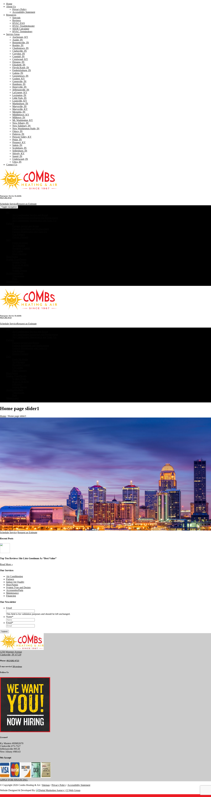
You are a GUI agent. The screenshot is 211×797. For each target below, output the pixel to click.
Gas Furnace (18, 234)
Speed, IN (17, 156)
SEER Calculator (20, 28)
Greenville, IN (19, 81)
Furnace (10, 223)
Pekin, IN (17, 139)
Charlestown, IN (20, 48)
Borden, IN (17, 45)
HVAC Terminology (22, 31)
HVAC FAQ (18, 23)
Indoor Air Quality (15, 582)
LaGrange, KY (19, 92)
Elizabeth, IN (18, 64)
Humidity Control (21, 248)
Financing (11, 595)
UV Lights (17, 251)
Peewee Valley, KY (22, 137)
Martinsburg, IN (20, 103)
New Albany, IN (20, 123)
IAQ (8, 240)
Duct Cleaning (19, 254)
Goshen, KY (18, 78)
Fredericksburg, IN (21, 70)
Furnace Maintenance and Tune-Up (29, 231)
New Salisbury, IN (21, 125)
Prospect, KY (19, 142)
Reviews (16, 20)
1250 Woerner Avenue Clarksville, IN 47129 (11, 653)
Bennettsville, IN (20, 42)
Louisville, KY (19, 100)
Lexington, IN (19, 95)
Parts (14, 279)
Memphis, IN (18, 112)
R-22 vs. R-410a (20, 265)
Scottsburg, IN (19, 148)
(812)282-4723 (12, 660)
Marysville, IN (19, 106)
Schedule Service (8, 204)
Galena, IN (17, 73)
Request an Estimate (27, 204)
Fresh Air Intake (20, 242)
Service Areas (13, 34)
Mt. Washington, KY (22, 120)
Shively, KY (18, 153)
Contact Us (11, 164)
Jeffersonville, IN (20, 89)
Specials (16, 17)
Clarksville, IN (19, 51)
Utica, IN (16, 161)
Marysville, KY (20, 109)
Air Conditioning (14, 576)
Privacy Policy (19, 9)
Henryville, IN (19, 87)
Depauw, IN (18, 62)
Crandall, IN (18, 56)
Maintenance (12, 281)
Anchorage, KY (20, 37)
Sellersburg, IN (19, 150)
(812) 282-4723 (6, 198)
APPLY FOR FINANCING (14, 780)
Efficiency (17, 267)
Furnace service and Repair (25, 226)
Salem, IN (17, 145)
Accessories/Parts (14, 273)
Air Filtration (18, 245)
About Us (11, 6)
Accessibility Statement (23, 12)
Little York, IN (19, 98)
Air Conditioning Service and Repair (30, 215)
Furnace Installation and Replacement (30, 229)
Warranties (17, 284)
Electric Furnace (20, 237)
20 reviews (17, 666)
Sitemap (46, 785)
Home (9, 3)
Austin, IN (17, 40)
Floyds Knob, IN (20, 67)
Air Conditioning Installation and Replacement (35, 218)
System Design (19, 270)
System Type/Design (16, 259)
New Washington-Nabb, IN (25, 128)
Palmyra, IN (18, 134)
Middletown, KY (20, 114)
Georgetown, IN (20, 76)
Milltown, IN (18, 117)
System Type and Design (18, 587)
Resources (11, 15)
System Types (19, 262)
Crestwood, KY (20, 59)
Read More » (6, 564)
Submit (4, 631)
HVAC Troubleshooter (23, 26)
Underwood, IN (20, 159)
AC (8, 212)
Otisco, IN (17, 131)
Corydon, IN (18, 53)
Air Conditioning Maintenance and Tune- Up (34, 220)
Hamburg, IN (18, 84)
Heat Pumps (12, 256)
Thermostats (18, 276)
